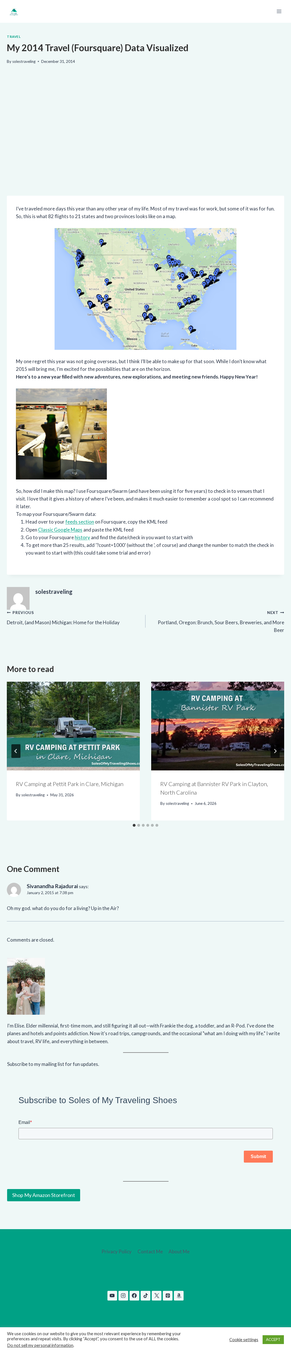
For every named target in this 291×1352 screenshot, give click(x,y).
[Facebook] (134, 1296)
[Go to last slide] (15, 751)
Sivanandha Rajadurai (52, 886)
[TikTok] (145, 1296)
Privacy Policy (116, 1251)
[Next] (275, 751)
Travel (14, 36)
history (82, 537)
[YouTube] (112, 1296)
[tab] (134, 825)
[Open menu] (279, 11)
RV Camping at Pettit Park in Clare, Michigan (69, 783)
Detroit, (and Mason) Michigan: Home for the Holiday (63, 617)
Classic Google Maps (60, 530)
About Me (179, 1251)
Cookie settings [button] (243, 1339)
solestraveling (24, 61)
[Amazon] (179, 1296)
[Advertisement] (145, 142)
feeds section (79, 522)
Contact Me (150, 1251)
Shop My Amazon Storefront (43, 1195)
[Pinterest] (167, 1296)
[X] (156, 1296)
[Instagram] (123, 1296)
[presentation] (73, 726)
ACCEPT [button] (273, 1339)
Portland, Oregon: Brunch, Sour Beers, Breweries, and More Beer (221, 621)
